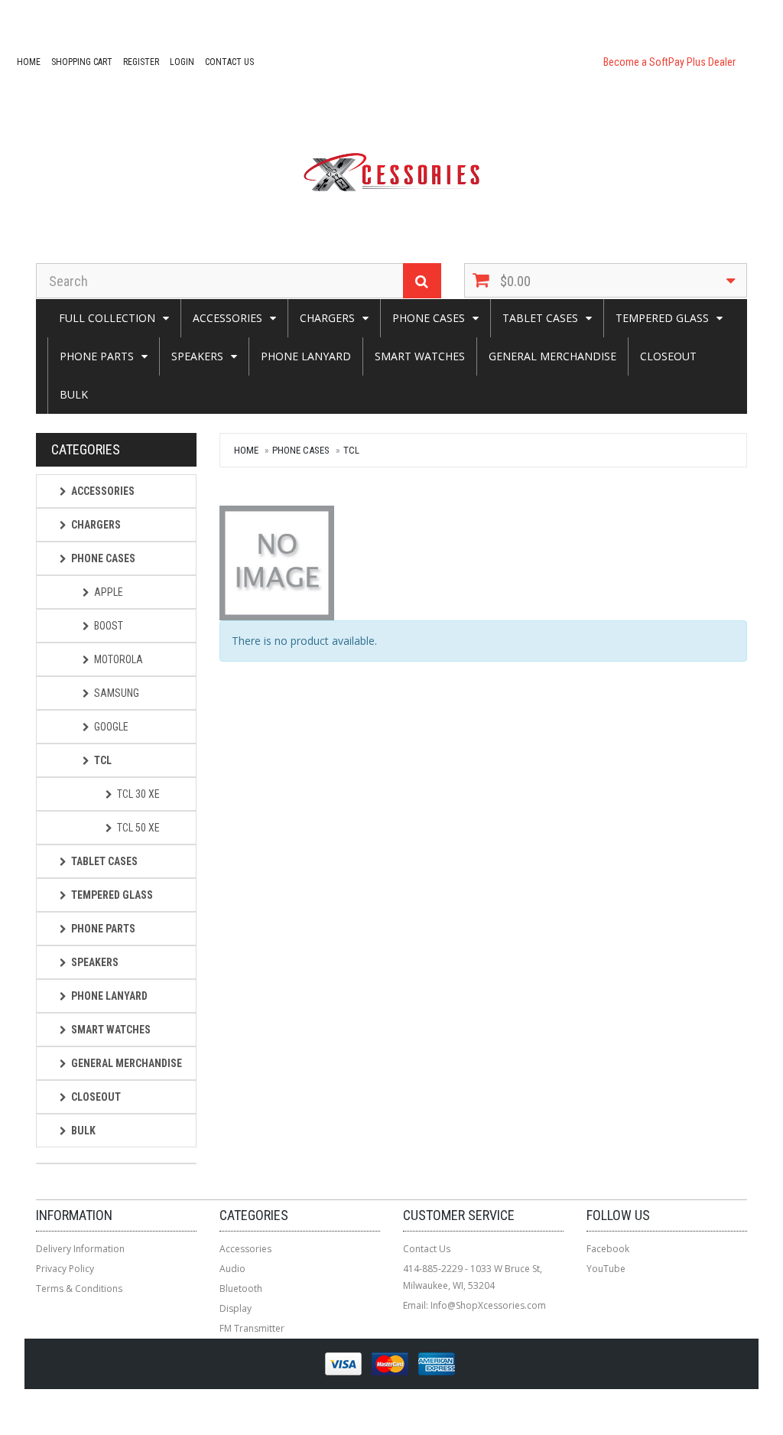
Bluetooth (240, 1288)
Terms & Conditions (79, 1288)
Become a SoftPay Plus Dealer (669, 62)
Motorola (118, 659)
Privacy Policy (65, 1268)
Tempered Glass (662, 318)
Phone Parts (97, 356)
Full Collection (107, 318)
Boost (108, 626)
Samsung (116, 693)
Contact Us (229, 62)
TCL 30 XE (138, 794)
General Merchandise (552, 356)
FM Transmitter (251, 1328)
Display (235, 1308)
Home (29, 62)
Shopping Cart (81, 62)
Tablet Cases (540, 318)
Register (141, 62)
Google (111, 727)
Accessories (227, 318)
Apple (108, 592)
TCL (351, 450)
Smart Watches (420, 356)
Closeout (668, 356)
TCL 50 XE (138, 828)
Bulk (74, 394)
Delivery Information (80, 1248)
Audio (232, 1268)
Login (182, 62)
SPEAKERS (197, 356)
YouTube (605, 1268)
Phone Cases (428, 318)
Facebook (607, 1248)
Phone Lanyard (306, 356)
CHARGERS (327, 318)
